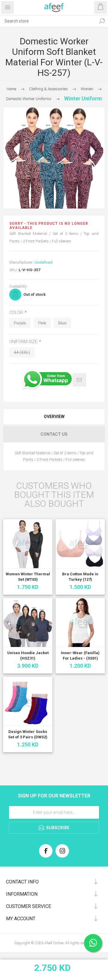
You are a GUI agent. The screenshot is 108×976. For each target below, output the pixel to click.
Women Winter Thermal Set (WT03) (28, 577)
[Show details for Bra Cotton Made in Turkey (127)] (80, 543)
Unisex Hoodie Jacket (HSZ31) (28, 655)
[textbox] (48, 21)
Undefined (43, 262)
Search (102, 21)
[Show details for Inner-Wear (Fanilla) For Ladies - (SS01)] (80, 622)
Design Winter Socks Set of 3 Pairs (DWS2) (27, 734)
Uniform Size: (24, 342)
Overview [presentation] (54, 416)
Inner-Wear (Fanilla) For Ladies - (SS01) (80, 655)
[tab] (54, 416)
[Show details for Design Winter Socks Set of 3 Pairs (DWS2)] (27, 701)
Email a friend (79, 380)
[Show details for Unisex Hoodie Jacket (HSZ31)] (27, 622)
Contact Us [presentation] (54, 434)
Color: (17, 312)
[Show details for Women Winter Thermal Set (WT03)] (27, 543)
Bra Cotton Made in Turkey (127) (80, 577)
